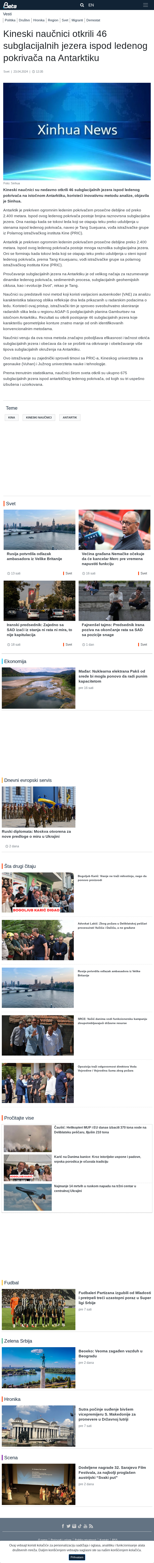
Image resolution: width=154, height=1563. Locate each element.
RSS (115, 1539)
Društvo (24, 20)
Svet (65, 20)
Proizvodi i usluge (61, 1539)
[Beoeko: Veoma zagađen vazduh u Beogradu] (38, 1367)
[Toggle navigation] (145, 5)
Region (53, 20)
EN (91, 5)
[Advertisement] (77, 465)
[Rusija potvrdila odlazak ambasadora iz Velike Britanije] (39, 530)
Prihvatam (77, 1557)
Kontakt (104, 1539)
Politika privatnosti (85, 1539)
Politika (10, 20)
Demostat (93, 20)
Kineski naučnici (39, 417)
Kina (11, 417)
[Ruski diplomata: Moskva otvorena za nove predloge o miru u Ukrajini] (38, 807)
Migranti (77, 20)
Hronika (39, 20)
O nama (42, 1539)
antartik (70, 417)
